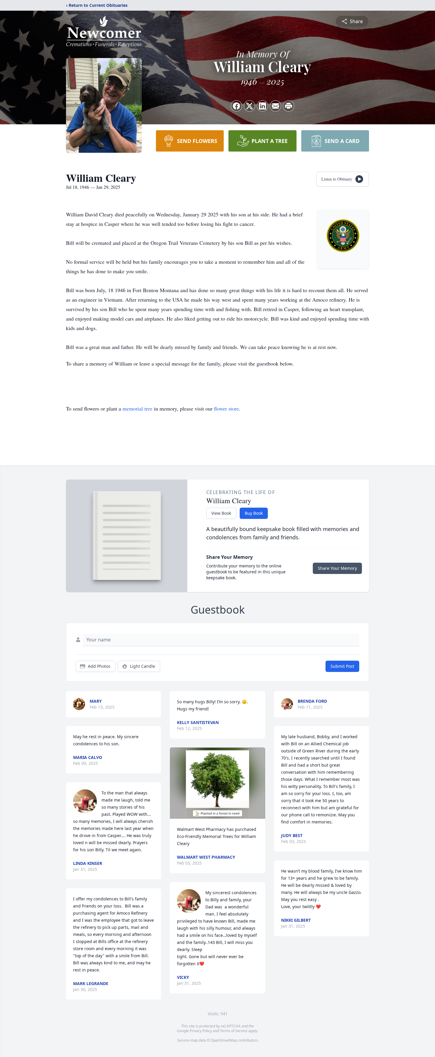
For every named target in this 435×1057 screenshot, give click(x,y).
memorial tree (137, 408)
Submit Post (342, 666)
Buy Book (254, 513)
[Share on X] (249, 106)
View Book (221, 513)
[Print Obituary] (288, 106)
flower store (226, 408)
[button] (217, 783)
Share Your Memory (337, 568)
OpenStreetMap (224, 1040)
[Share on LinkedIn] (262, 106)
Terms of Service (233, 1030)
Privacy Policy (201, 1030)
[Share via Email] (275, 106)
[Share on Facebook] (236, 106)
